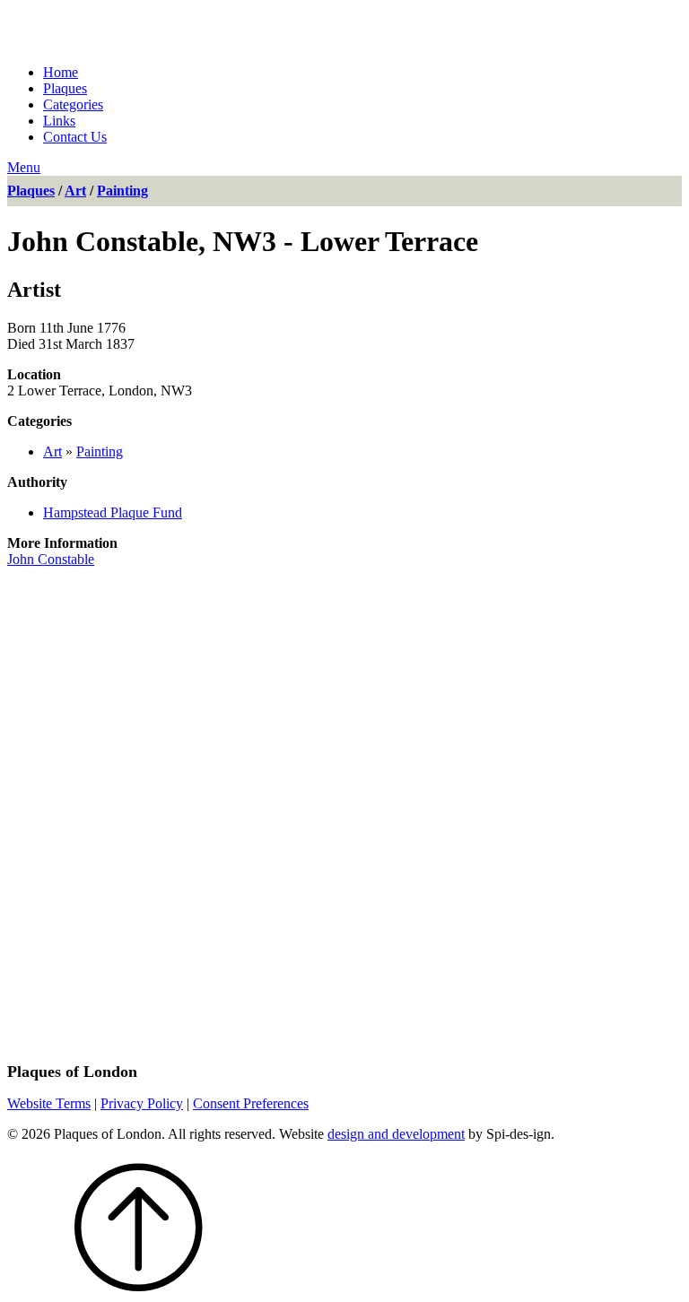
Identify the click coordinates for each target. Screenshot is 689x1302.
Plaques (65, 88)
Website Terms (49, 1103)
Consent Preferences (251, 1103)
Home (60, 72)
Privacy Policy (141, 1103)
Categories (73, 104)
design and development (396, 1133)
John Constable (50, 559)
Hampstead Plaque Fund (112, 512)
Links (59, 120)
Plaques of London (169, 28)
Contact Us (75, 136)
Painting (122, 190)
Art (75, 190)
